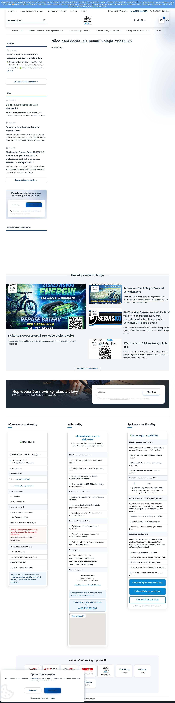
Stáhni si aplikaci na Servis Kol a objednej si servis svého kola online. (24, 56)
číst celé (10, 71)
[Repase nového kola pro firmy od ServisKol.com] (105, 294)
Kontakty (73, 11)
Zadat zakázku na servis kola (32, 11)
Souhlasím (52, 690)
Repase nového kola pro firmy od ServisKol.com (23, 129)
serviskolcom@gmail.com (24, 486)
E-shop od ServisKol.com (136, 31)
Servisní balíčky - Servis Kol (80, 31)
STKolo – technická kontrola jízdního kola (46, 31)
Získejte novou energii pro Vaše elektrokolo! (22, 107)
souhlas (35, 678)
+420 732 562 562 (23, 479)
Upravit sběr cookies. (87, 699)
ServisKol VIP (17, 31)
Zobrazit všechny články (25, 180)
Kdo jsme (11, 11)
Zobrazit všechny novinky (25, 82)
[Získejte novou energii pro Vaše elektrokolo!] (46, 306)
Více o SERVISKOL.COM (147, 600)
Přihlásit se (33, 205)
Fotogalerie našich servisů (56, 11)
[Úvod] (87, 20)
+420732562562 (140, 11)
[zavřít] (172, 2)
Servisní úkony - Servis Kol (108, 31)
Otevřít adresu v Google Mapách (87, 585)
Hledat (44, 20)
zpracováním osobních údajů (31, 211)
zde (52, 698)
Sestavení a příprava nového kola (147, 583)
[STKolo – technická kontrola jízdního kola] (105, 349)
